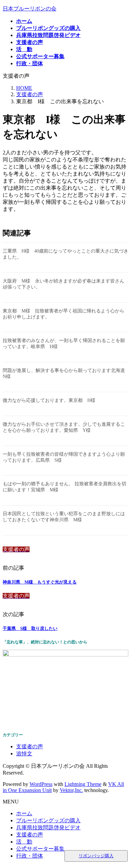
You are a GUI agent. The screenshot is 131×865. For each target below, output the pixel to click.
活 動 (24, 841)
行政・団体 (29, 856)
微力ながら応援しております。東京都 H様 (49, 400)
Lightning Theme (82, 784)
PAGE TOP (121, 832)
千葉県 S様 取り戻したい (30, 628)
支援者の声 (29, 746)
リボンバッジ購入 (96, 855)
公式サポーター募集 (40, 849)
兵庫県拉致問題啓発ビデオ (48, 827)
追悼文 (24, 753)
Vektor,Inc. (71, 790)
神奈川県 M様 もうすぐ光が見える (40, 582)
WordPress (41, 784)
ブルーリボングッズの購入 (48, 820)
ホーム (24, 813)
